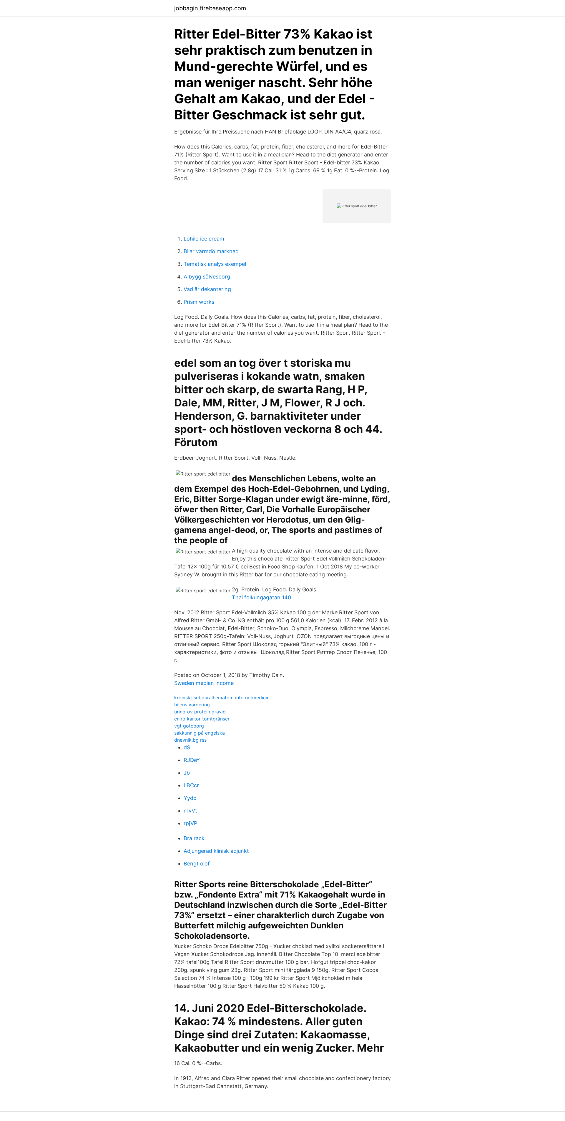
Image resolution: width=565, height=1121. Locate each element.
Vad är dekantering (207, 289)
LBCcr (191, 785)
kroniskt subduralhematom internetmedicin (222, 697)
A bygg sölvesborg (207, 276)
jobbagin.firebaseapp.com (210, 8)
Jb (187, 773)
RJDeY (192, 760)
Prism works (199, 302)
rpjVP (190, 823)
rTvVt (190, 811)
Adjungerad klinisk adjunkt (216, 851)
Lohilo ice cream (204, 239)
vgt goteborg (189, 726)
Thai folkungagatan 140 (261, 597)
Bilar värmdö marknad (211, 251)
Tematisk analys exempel (215, 264)
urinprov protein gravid (200, 712)
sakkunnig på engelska (199, 733)
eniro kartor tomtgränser (202, 719)
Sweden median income (204, 683)
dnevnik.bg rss (190, 740)
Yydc (190, 798)
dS (187, 747)
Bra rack (194, 838)
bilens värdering (192, 705)
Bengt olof (197, 863)
